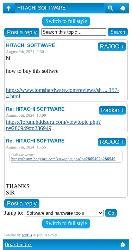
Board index (18, 244)
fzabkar (112, 110)
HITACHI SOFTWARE (41, 8)
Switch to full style (66, 21)
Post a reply (22, 32)
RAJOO (112, 46)
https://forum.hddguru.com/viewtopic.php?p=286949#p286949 (63, 159)
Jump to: (13, 213)
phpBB (27, 235)
